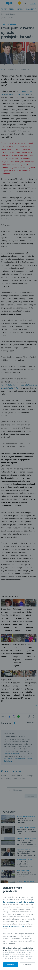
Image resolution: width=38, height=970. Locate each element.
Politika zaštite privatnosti (12, 902)
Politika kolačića (28, 902)
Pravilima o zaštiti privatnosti (13, 926)
